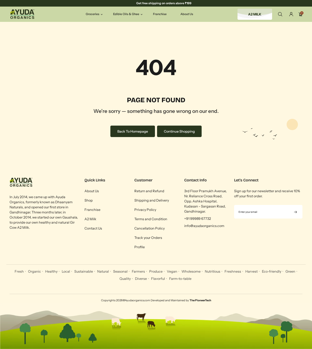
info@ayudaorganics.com (204, 226)
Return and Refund (149, 191)
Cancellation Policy (149, 228)
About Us (91, 191)
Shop (88, 200)
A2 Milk (90, 219)
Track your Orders (148, 237)
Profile (139, 247)
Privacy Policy (145, 209)
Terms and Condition (150, 219)
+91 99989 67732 (197, 218)
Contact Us (93, 228)
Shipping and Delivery (151, 200)
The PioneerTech (200, 300)
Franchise (92, 209)
